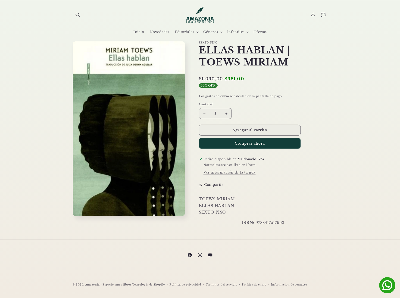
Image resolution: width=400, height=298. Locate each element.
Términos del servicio (222, 284)
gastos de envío (217, 96)
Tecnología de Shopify (148, 284)
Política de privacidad (185, 284)
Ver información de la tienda (229, 172)
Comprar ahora (250, 143)
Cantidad (206, 104)
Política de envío (254, 284)
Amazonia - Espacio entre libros (108, 284)
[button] (78, 15)
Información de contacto (289, 284)
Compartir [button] (213, 185)
